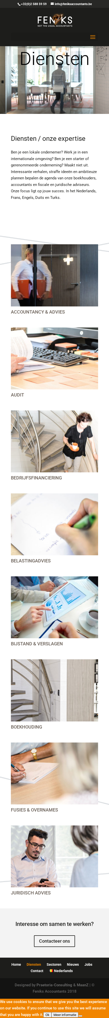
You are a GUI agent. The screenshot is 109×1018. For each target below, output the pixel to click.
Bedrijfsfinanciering (36, 477)
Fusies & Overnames (34, 810)
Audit (17, 395)
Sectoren (54, 964)
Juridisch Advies (31, 892)
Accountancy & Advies (38, 312)
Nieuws (73, 964)
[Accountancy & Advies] (54, 275)
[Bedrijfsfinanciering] (54, 441)
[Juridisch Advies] (54, 856)
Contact (37, 971)
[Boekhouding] (54, 690)
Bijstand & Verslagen (37, 643)
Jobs (88, 964)
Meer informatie (64, 1015)
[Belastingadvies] (54, 524)
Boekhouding (26, 727)
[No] (80, 1016)
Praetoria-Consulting (54, 985)
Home (16, 964)
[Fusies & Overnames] (54, 773)
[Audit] (54, 358)
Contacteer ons (54, 941)
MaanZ (82, 985)
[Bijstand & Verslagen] (54, 607)
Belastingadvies (31, 560)
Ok (47, 1015)
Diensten (34, 964)
